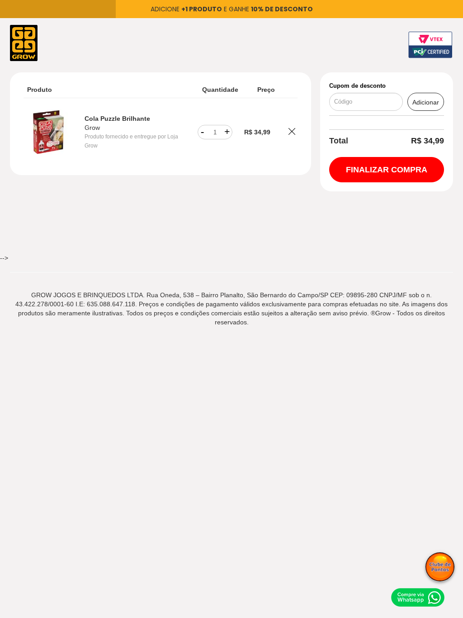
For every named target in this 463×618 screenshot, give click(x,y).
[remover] (292, 132)
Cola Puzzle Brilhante (117, 118)
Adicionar (425, 102)
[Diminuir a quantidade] (202, 132)
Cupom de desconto (357, 85)
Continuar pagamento (386, 169)
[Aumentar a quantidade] (227, 132)
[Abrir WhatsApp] (418, 597)
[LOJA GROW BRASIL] (24, 42)
